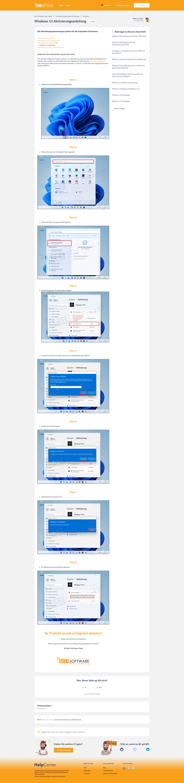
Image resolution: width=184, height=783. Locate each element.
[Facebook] (121, 749)
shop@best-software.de (98, 61)
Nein (100, 687)
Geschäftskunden (108, 770)
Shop (61, 5)
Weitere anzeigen (119, 108)
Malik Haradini (138, 19)
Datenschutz (87, 770)
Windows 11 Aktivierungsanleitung (124, 83)
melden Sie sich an (47, 720)
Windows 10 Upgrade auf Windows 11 (126, 89)
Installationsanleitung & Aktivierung (67, 16)
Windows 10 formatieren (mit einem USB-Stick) (129, 36)
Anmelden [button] (141, 5)
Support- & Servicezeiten (110, 773)
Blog (67, 5)
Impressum (87, 773)
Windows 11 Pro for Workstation (51, 47)
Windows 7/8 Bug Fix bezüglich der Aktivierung (129, 59)
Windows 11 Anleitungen (121, 101)
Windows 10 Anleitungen (121, 95)
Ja (85, 687)
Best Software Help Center (43, 16)
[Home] (44, 5)
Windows (86, 16)
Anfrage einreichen (123, 5)
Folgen (93, 21)
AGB (85, 767)
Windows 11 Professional (48, 40)
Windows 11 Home (46, 38)
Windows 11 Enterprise (47, 43)
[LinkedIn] (148, 749)
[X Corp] (134, 749)
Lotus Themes (61, 776)
